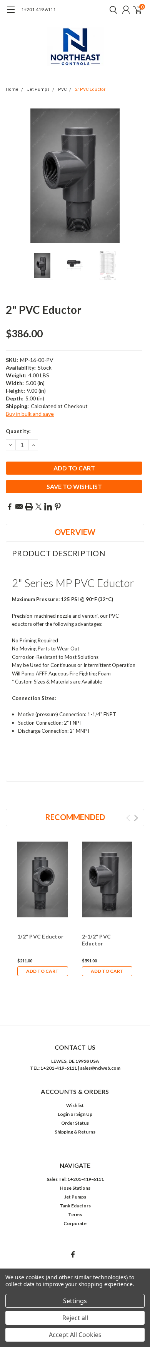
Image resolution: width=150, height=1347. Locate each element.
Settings (75, 1301)
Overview (75, 532)
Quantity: (18, 431)
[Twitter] (38, 506)
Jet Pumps (38, 89)
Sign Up (84, 1114)
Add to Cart (42, 971)
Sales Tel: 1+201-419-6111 (75, 1179)
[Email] (19, 506)
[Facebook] (9, 506)
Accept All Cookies (75, 1334)
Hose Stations (75, 1188)
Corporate (75, 1223)
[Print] (29, 506)
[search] (111, 9)
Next (136, 176)
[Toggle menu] (10, 13)
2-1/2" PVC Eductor (96, 940)
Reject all (75, 1318)
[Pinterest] (58, 506)
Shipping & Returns (75, 1132)
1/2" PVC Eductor (40, 936)
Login (64, 1114)
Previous (13, 176)
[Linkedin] (48, 506)
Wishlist (75, 1105)
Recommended (75, 817)
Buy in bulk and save (30, 413)
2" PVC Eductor (90, 89)
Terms (75, 1214)
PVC (62, 89)
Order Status (75, 1123)
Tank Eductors (75, 1206)
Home (12, 89)
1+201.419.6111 (38, 9)
